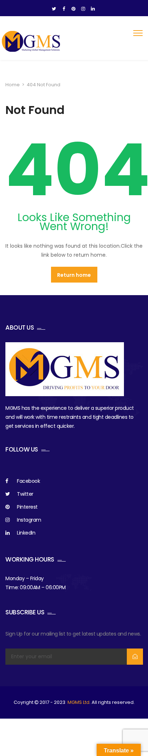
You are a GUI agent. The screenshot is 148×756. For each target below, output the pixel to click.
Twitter (25, 494)
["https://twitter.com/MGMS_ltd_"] (54, 9)
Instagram (29, 519)
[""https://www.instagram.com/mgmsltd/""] (83, 9)
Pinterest (27, 506)
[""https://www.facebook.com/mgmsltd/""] (64, 9)
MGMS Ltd (78, 702)
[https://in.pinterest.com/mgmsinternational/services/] (73, 9)
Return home (74, 275)
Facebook (28, 481)
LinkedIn (26, 532)
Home (12, 84)
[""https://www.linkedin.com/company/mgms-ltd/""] (93, 9)
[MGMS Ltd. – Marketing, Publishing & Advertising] (31, 41)
